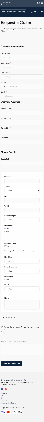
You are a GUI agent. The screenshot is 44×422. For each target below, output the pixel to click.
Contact (4, 401)
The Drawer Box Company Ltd (14, 380)
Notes (6, 298)
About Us (4, 398)
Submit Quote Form (11, 364)
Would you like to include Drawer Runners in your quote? (20, 328)
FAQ (2, 396)
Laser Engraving (10, 267)
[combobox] (3, 86)
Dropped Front (10, 243)
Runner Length (10, 216)
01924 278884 (6, 3)
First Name (5, 53)
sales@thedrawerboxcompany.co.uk (13, 5)
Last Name (5, 63)
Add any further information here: (14, 342)
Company (4, 73)
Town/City (5, 128)
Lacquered (8, 225)
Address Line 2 (6, 118)
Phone (3, 82)
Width (6, 206)
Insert (6, 285)
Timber (7, 186)
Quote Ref (5, 159)
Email (3, 92)
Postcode (4, 138)
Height (7, 196)
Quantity (7, 177)
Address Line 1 (6, 109)
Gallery (4, 393)
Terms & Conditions (8, 403)
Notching (8, 257)
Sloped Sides (9, 277)
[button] (38, 12)
